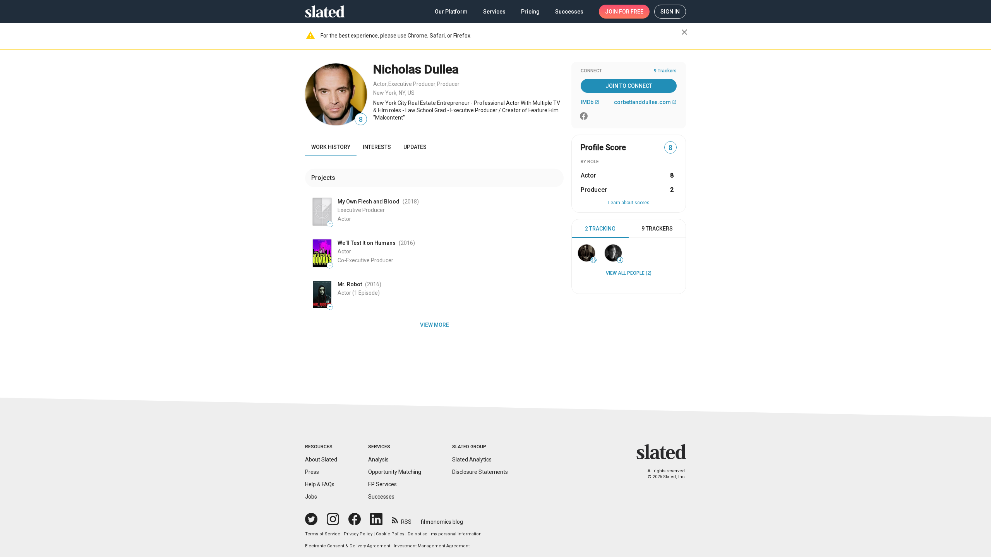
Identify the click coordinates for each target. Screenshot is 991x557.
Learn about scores (629, 202)
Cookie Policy (390, 533)
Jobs (311, 497)
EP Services (382, 484)
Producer (448, 84)
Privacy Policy (358, 533)
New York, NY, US (394, 93)
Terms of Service (322, 533)
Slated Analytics (472, 459)
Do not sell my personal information (445, 533)
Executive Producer (411, 84)
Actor (380, 84)
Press (312, 472)
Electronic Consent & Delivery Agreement (347, 545)
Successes (381, 497)
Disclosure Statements (480, 472)
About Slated (321, 459)
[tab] (600, 228)
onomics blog (442, 522)
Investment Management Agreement (432, 545)
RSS (406, 522)
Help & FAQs (319, 484)
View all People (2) (629, 273)
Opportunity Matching (394, 472)
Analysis (378, 459)
